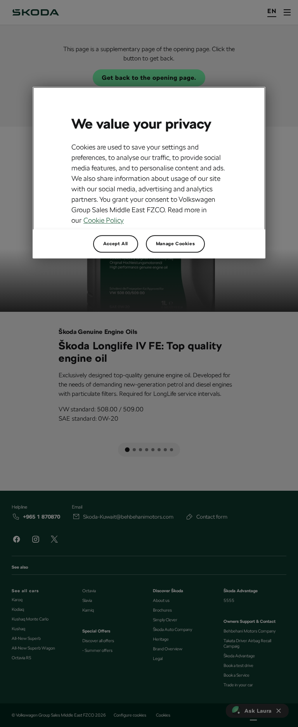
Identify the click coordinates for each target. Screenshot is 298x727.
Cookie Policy (103, 221)
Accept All (115, 244)
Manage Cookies (175, 244)
